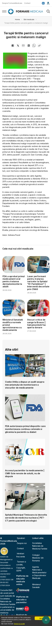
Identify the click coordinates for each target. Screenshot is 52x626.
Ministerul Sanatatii (36, 585)
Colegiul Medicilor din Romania (38, 558)
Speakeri (21, 538)
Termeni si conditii (19, 624)
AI (46, 620)
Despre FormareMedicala (12, 3)
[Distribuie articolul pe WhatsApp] (34, 45)
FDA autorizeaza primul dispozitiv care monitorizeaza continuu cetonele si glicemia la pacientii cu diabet (25, 429)
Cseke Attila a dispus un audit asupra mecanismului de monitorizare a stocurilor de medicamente (24, 384)
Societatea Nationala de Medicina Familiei (7, 601)
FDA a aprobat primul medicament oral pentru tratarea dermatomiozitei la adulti (14, 281)
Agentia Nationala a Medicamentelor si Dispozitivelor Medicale (39, 572)
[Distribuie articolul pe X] (18, 45)
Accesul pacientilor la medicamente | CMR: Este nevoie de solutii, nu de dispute (24, 473)
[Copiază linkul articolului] (39, 45)
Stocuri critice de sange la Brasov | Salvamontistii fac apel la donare (36, 323)
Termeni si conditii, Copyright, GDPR (21, 566)
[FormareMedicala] (26, 11)
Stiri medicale (29, 19)
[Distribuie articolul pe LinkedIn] (29, 45)
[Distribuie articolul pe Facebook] (13, 45)
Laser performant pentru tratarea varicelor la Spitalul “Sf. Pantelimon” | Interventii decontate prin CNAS (38, 283)
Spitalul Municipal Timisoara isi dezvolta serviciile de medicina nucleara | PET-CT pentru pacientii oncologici (26, 517)
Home (17, 19)
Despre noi (22, 543)
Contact (27, 3)
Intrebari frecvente (20, 555)
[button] (43, 3)
